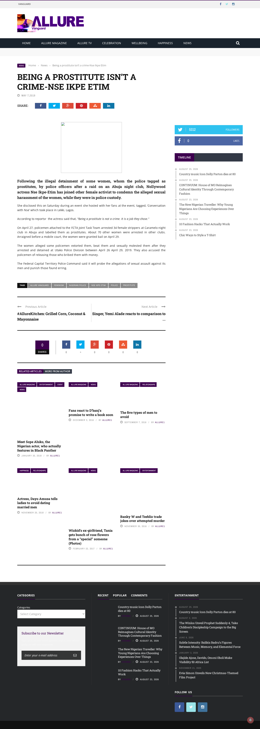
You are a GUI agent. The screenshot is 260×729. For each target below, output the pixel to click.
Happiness (165, 43)
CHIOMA (126, 615)
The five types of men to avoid (138, 414)
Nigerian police (77, 285)
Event (60, 384)
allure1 (55, 455)
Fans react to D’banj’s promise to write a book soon (91, 412)
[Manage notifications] (250, 720)
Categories (23, 607)
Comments (139, 595)
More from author (57, 371)
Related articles (30, 371)
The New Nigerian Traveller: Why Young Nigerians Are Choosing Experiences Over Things (140, 652)
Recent (103, 595)
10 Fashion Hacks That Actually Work (139, 672)
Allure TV (84, 43)
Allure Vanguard (39, 285)
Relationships (148, 384)
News (187, 43)
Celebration (111, 43)
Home (26, 43)
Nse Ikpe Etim (98, 285)
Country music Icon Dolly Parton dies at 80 (44, 50)
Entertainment (46, 384)
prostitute (129, 285)
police (114, 285)
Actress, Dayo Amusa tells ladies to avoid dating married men (37, 503)
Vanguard (24, 3)
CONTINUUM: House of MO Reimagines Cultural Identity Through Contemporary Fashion (73, 54)
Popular (120, 595)
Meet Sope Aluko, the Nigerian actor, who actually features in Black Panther (39, 446)
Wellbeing (139, 43)
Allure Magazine (54, 43)
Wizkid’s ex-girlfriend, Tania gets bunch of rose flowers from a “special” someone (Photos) (91, 536)
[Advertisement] (208, 88)
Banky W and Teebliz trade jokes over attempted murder (142, 518)
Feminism (59, 285)
